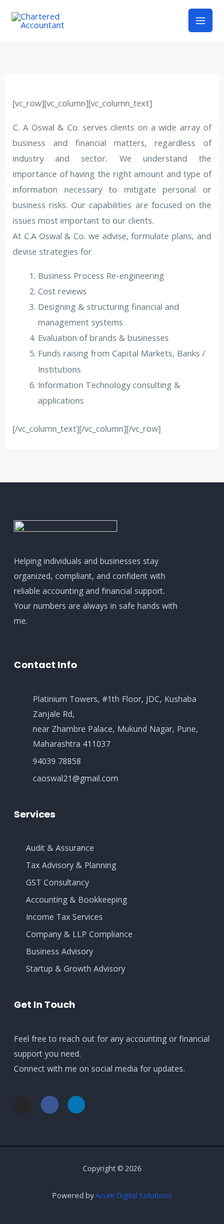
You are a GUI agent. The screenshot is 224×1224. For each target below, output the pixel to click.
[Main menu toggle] (200, 21)
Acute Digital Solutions (133, 1195)
